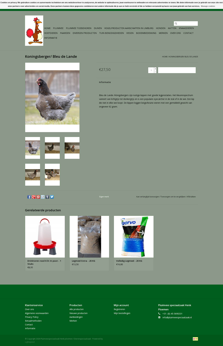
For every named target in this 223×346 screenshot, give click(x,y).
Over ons (175, 33)
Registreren (119, 309)
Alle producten (76, 309)
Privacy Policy (31, 317)
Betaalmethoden (33, 320)
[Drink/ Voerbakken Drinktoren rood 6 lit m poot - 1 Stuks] (45, 236)
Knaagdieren (186, 28)
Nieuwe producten (78, 313)
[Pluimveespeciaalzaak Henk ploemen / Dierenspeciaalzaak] (34, 30)
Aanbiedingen (76, 317)
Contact (188, 33)
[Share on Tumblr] (47, 197)
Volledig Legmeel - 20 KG (129, 260)
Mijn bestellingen (122, 313)
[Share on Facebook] (29, 197)
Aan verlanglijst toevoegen (147, 196)
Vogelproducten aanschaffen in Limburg (128, 28)
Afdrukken (191, 196)
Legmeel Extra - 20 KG (83, 260)
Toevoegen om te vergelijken (173, 196)
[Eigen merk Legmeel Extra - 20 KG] (89, 236)
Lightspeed (30, 342)
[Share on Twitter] (52, 197)
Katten (172, 28)
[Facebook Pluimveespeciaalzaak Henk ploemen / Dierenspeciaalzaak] (111, 291)
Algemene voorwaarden (37, 313)
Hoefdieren (50, 33)
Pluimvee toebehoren (78, 28)
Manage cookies (208, 6)
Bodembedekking (146, 33)
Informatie (50, 37)
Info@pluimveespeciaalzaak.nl (177, 317)
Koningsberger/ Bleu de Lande (183, 56)
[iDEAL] (195, 338)
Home (47, 28)
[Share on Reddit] (43, 197)
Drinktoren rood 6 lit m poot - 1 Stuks (44, 262)
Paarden (65, 33)
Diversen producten (85, 33)
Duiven (98, 28)
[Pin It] (38, 197)
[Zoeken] (176, 23)
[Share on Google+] (33, 197)
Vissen (129, 33)
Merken (163, 33)
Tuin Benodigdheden (111, 33)
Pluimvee (58, 28)
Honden (160, 28)
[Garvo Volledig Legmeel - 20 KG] (134, 236)
